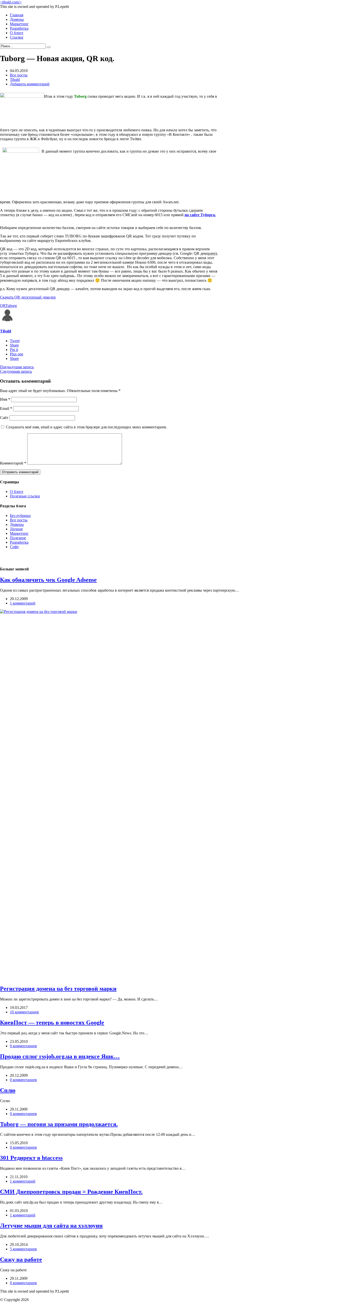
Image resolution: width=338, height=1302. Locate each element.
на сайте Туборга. (200, 215)
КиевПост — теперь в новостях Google (52, 1022)
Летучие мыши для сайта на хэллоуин (51, 1225)
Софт (14, 547)
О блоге (16, 33)
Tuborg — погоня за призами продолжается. (59, 1124)
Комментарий (13, 463)
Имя (5, 399)
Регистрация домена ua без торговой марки (58, 988)
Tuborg (11, 305)
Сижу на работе (21, 1259)
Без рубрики (20, 515)
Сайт (4, 418)
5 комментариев (23, 1249)
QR (2, 305)
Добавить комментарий (29, 84)
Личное (16, 529)
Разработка (19, 28)
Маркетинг (19, 24)
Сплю (7, 1090)
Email (6, 408)
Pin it (14, 350)
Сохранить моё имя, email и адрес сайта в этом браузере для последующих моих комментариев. (86, 427)
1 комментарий (22, 603)
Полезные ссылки (25, 496)
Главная (16, 15)
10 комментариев (24, 1012)
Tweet (15, 341)
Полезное (18, 538)
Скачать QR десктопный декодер (28, 297)
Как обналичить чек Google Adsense (48, 580)
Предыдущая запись (17, 367)
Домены (17, 19)
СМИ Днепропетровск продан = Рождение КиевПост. (71, 1191)
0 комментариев (23, 1046)
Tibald (15, 79)
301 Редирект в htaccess (31, 1158)
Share (14, 345)
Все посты (18, 75)
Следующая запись (16, 371)
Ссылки (16, 37)
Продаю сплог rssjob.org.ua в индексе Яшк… (60, 1056)
